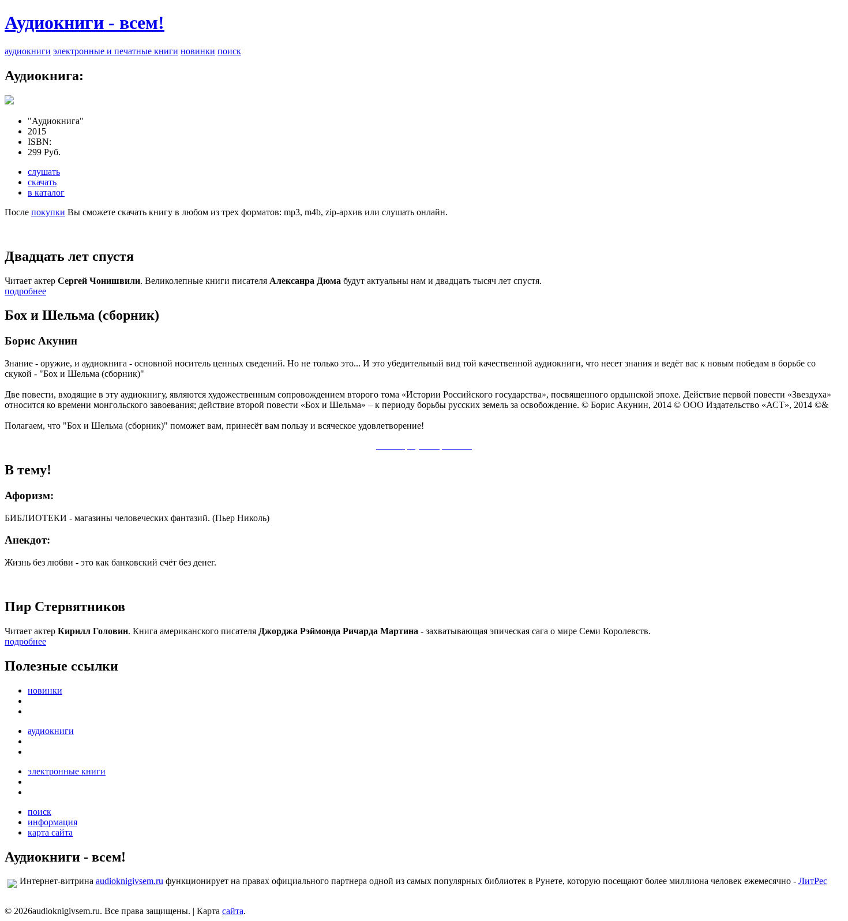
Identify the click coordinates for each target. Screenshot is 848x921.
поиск (229, 51)
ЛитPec (812, 881)
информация (52, 822)
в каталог (46, 192)
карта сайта (50, 832)
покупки (48, 212)
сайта (232, 911)
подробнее (25, 291)
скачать (42, 182)
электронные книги (67, 771)
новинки (198, 51)
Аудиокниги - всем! (84, 22)
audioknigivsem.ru (129, 881)
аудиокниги (28, 51)
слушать (44, 172)
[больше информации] (9, 101)
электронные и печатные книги (115, 51)
